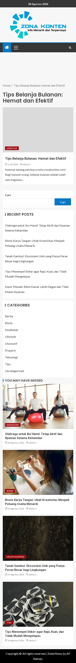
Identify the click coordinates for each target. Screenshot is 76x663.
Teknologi (11, 357)
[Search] (70, 47)
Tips (8, 364)
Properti (10, 350)
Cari (8, 195)
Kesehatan (11, 330)
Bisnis (9, 323)
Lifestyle (12, 148)
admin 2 (26, 164)
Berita (9, 316)
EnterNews (55, 653)
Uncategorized (14, 371)
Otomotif (11, 343)
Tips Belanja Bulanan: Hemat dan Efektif (35, 158)
